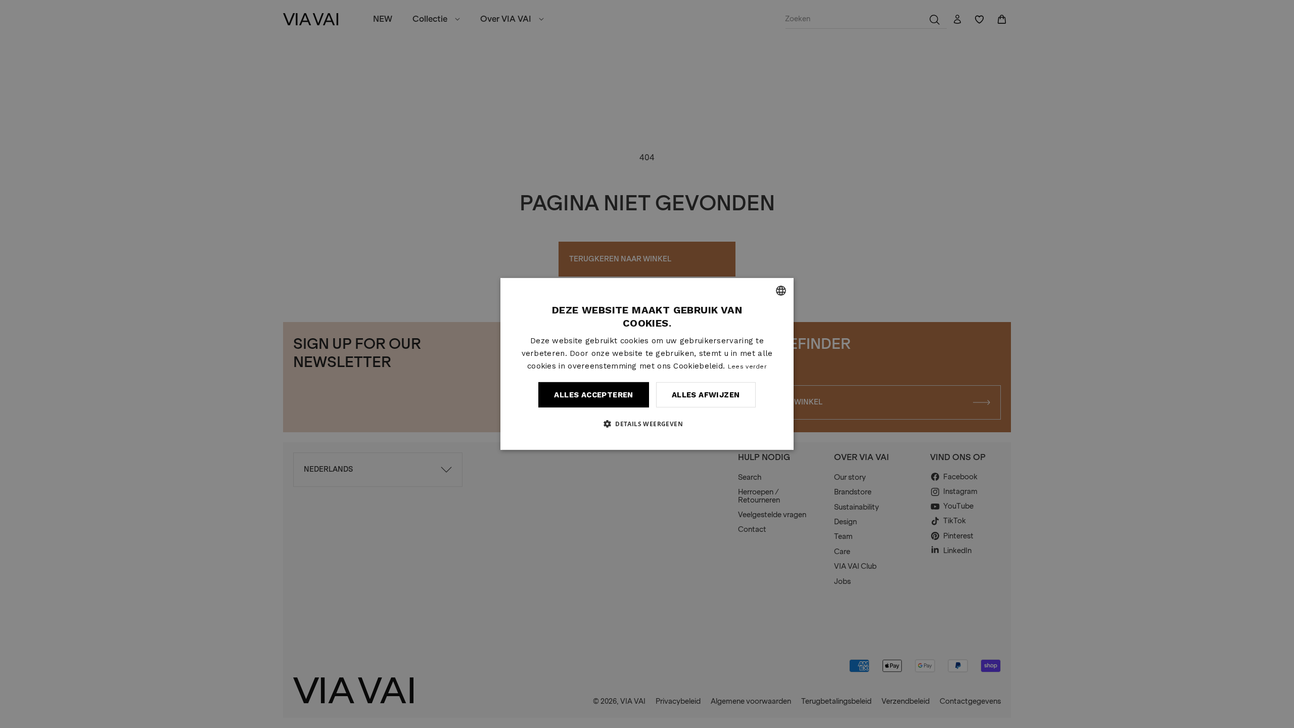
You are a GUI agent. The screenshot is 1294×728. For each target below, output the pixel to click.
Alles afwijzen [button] (706, 394)
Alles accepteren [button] (593, 394)
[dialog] (647, 364)
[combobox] (781, 291)
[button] (647, 424)
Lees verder (747, 366)
